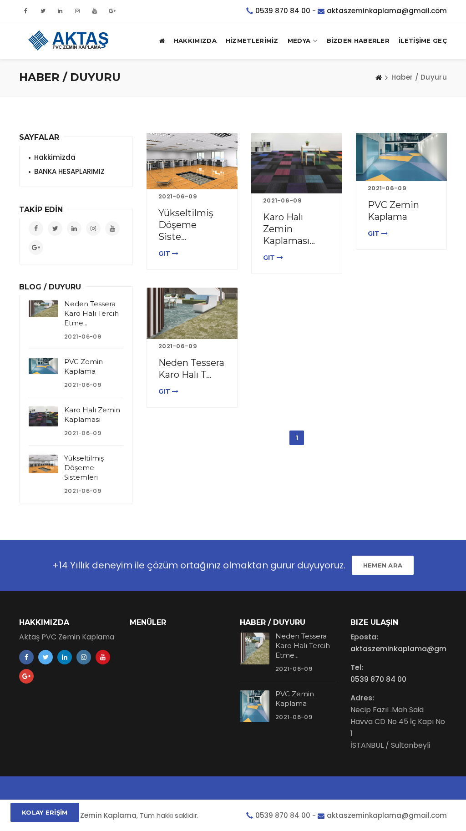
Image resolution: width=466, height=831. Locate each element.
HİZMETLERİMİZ (252, 40)
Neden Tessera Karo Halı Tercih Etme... (91, 313)
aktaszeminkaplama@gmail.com (387, 10)
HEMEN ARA (383, 565)
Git (165, 253)
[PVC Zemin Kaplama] (401, 157)
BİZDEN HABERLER (358, 40)
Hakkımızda (195, 40)
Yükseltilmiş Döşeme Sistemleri (84, 467)
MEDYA (299, 40)
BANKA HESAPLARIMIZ (69, 171)
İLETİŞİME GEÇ (423, 40)
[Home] (378, 77)
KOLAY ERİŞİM (45, 812)
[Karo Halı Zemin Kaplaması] (296, 163)
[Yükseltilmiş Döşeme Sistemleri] (192, 161)
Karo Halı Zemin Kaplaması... (289, 229)
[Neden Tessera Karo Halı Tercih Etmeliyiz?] (192, 313)
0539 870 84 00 (282, 10)
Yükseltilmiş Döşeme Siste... (185, 225)
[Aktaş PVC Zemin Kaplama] (69, 40)
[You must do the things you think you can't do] (254, 648)
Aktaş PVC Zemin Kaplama (89, 815)
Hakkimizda (55, 157)
